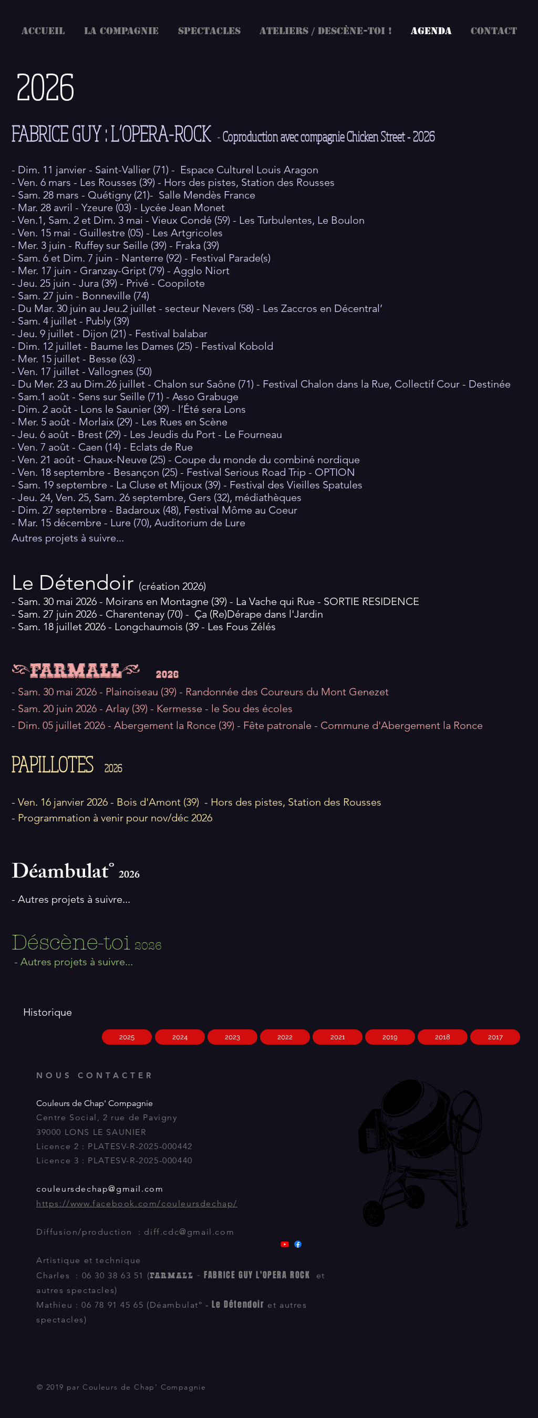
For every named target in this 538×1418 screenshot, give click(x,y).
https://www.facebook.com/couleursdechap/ (136, 1203)
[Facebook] (298, 1244)
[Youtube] (284, 1244)
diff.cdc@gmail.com (189, 1232)
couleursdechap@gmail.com (99, 1189)
